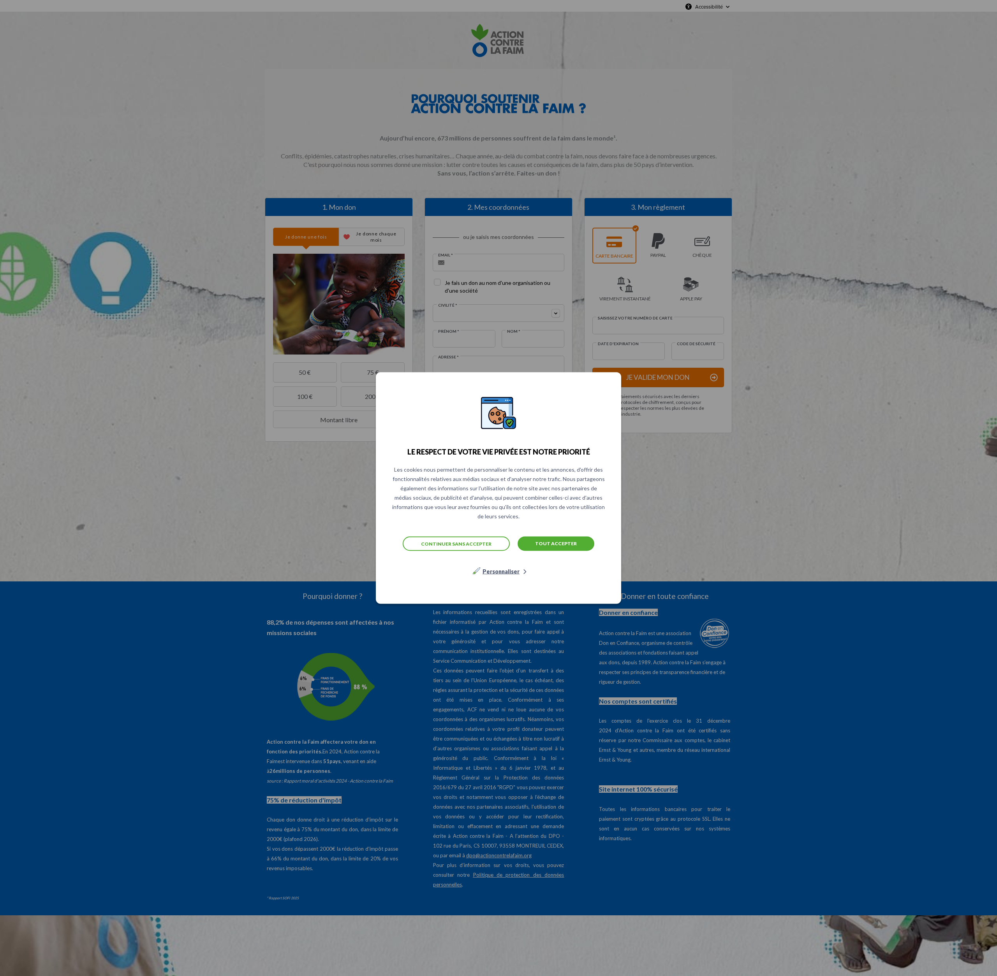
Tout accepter (556, 543)
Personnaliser (501, 571)
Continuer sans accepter (456, 543)
